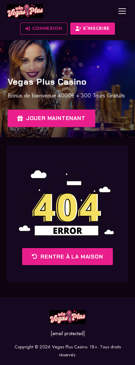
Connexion (47, 28)
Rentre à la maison (71, 256)
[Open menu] (122, 11)
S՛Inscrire (96, 28)
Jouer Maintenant (56, 118)
